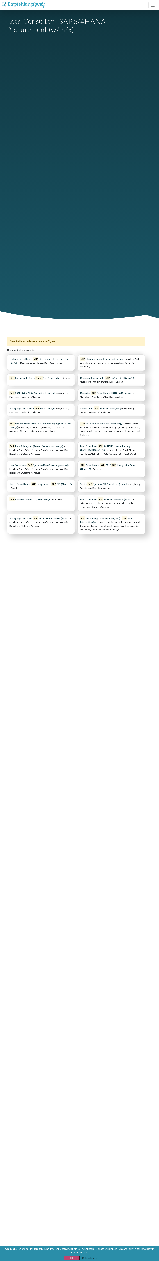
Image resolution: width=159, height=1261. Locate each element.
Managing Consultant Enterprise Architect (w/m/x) (39, 518)
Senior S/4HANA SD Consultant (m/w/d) (104, 484)
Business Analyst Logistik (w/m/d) (30, 499)
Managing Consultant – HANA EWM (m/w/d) (106, 393)
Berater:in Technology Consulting (101, 423)
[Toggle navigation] (152, 5)
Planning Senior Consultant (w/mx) (102, 358)
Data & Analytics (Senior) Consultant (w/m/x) (36, 446)
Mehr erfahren (89, 1257)
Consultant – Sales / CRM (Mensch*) (35, 377)
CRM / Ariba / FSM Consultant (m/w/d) (32, 393)
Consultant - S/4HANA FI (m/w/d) (100, 408)
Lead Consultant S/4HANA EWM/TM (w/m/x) (106, 499)
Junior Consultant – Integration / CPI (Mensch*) (40, 484)
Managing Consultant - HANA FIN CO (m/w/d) (107, 377)
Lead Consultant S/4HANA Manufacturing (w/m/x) (38, 465)
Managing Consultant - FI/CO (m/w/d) (32, 408)
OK (72, 1257)
